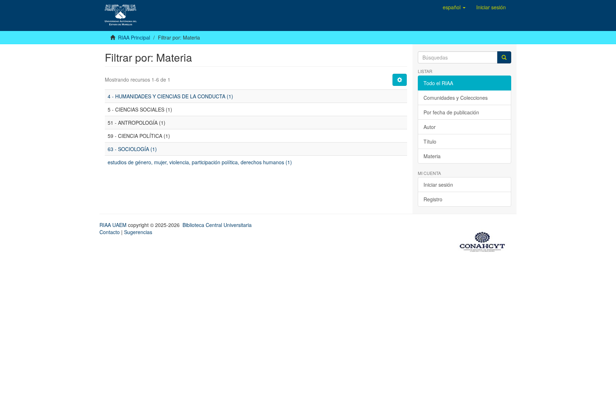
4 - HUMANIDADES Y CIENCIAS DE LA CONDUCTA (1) (170, 96)
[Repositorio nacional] (484, 240)
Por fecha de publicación (451, 112)
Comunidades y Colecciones (455, 97)
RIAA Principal (134, 37)
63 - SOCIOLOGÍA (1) (132, 149)
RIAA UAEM (113, 224)
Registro (432, 199)
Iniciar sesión (438, 184)
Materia (432, 156)
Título (429, 141)
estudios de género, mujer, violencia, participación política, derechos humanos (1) (200, 162)
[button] (454, 7)
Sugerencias (138, 232)
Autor (429, 126)
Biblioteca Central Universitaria (217, 224)
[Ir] (504, 57)
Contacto (109, 232)
